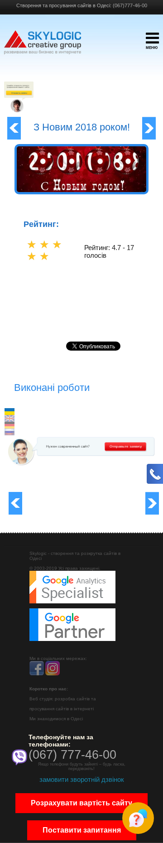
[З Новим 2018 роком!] (81, 190)
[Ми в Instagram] (52, 673)
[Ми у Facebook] (36, 673)
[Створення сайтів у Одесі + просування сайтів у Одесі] (42, 46)
